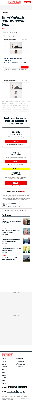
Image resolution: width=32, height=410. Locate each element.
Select (16, 142)
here (25, 210)
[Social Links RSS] (21, 391)
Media (3, 369)
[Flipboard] (24, 391)
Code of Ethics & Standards (8, 398)
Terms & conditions (25, 398)
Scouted (4, 383)
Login (23, 191)
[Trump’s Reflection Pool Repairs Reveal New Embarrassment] (26, 252)
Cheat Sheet (4, 358)
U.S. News (4, 378)
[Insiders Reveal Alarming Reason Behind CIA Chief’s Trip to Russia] (26, 225)
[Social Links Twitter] (11, 391)
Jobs (14, 396)
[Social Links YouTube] (17, 391)
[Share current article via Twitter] (6, 36)
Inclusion (18, 398)
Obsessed (4, 364)
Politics (4, 361)
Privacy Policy (24, 199)
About (3, 396)
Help (22, 396)
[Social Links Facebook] (8, 391)
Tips (11, 396)
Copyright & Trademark (7, 399)
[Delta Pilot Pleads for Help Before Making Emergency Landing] (26, 261)
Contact (7, 396)
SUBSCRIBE (27, 2)
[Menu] (3, 2)
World (3, 372)
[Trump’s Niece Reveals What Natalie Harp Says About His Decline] (26, 243)
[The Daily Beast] (14, 2)
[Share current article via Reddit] (13, 36)
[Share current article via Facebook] (3, 36)
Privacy (25, 396)
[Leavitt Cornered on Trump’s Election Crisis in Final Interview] (26, 234)
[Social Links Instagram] (14, 391)
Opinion (3, 380)
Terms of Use (19, 69)
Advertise (17, 396)
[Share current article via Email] (10, 36)
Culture (4, 375)
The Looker (4, 366)
